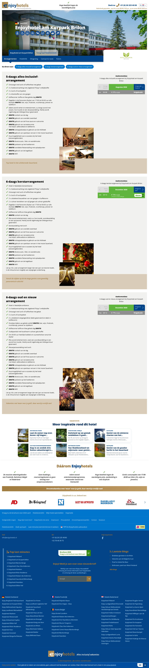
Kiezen (138, 195)
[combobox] (143, 5)
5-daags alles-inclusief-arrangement (28, 67)
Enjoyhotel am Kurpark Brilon (21, 53)
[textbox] (143, 5)
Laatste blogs (120, 551)
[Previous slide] (6, 32)
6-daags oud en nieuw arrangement (79, 67)
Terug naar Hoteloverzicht (46, 53)
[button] (139, 87)
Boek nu (122, 5)
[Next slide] (143, 32)
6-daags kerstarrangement (54, 67)
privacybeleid (111, 665)
